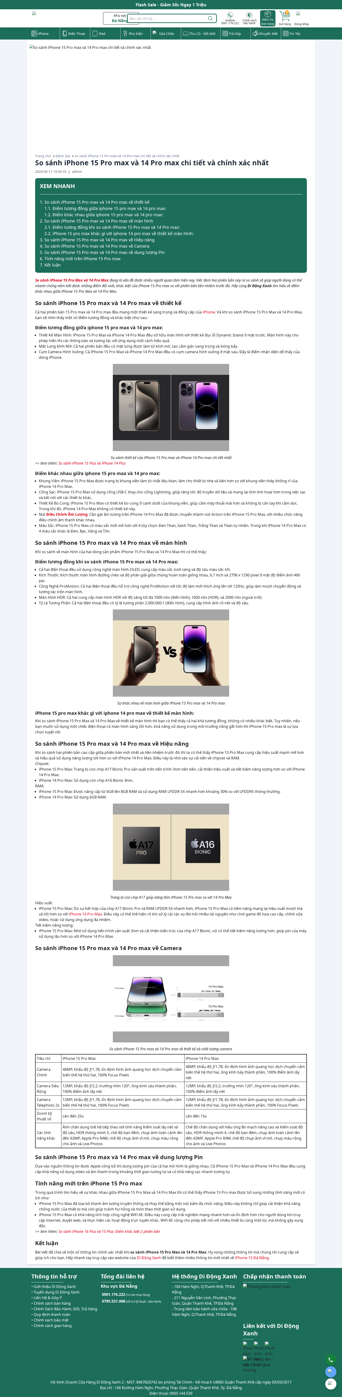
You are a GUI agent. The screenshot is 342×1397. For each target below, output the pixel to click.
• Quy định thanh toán (50, 1314)
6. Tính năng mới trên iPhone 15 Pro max (80, 258)
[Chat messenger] (331, 1384)
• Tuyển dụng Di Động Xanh (55, 1292)
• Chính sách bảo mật (50, 1320)
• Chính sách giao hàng (51, 1325)
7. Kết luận (50, 265)
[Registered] (256, 1364)
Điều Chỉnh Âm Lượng (66, 514)
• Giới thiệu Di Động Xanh (53, 1286)
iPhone (209, 312)
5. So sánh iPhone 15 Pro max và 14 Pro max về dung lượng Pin (102, 252)
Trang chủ (43, 156)
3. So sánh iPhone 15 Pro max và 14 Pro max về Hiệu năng (97, 240)
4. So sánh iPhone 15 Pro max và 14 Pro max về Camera (94, 246)
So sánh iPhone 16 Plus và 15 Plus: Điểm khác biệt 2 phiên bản (109, 1231)
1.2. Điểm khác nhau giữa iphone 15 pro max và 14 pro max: (103, 214)
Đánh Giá (63, 156)
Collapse (300, 187)
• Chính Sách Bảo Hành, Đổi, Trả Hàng (64, 1308)
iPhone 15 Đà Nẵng (252, 1257)
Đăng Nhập (301, 24)
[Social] (248, 1346)
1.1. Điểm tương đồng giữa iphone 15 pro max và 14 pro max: (105, 208)
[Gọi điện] (331, 1360)
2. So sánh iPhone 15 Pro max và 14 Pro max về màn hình (96, 221)
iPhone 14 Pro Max (85, 914)
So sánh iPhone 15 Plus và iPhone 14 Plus (92, 463)
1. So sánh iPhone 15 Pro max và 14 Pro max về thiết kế (94, 202)
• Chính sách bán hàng (51, 1303)
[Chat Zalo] (331, 1372)
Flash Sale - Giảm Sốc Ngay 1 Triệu (171, 4)
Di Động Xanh (149, 1257)
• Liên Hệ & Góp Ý (46, 1297)
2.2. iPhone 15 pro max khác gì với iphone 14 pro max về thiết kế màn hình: (119, 233)
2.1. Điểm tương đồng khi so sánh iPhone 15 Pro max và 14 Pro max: (112, 227)
